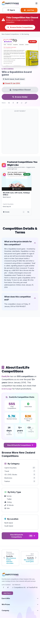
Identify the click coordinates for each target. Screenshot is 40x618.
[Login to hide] (28, 212)
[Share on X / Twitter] (17, 103)
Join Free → (7, 593)
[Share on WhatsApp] (21, 103)
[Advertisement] (20, 132)
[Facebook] (3, 588)
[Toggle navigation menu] (36, 3)
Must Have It (7, 197)
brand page (7, 389)
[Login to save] (23, 212)
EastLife (5, 376)
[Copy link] (26, 103)
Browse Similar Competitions (21, 27)
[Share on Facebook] (13, 103)
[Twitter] (8, 588)
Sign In (12, 10)
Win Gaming (25, 34)
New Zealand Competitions (10, 34)
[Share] (9, 103)
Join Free (30, 10)
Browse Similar (21, 97)
